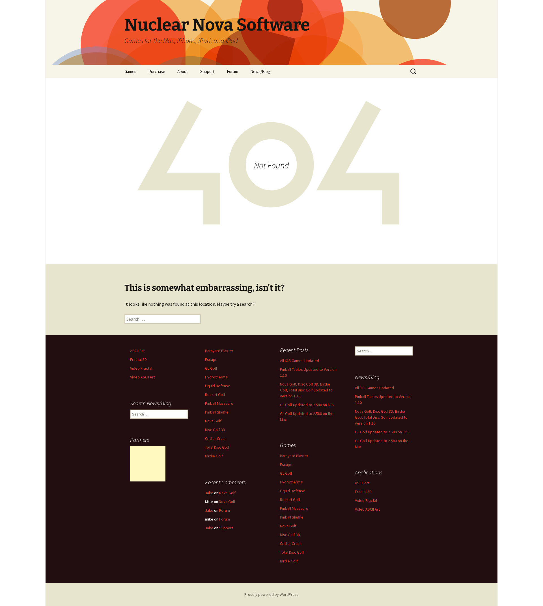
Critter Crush (216, 438)
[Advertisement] (147, 463)
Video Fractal (141, 368)
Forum (232, 71)
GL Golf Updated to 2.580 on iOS (307, 404)
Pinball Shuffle (217, 412)
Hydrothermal (216, 377)
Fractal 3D (138, 359)
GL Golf (211, 368)
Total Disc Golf (217, 447)
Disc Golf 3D (215, 429)
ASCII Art (137, 350)
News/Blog (260, 71)
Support (207, 71)
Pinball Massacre (219, 403)
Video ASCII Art (142, 377)
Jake (209, 492)
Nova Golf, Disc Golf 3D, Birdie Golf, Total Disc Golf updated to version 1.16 (306, 390)
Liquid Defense (217, 385)
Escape (211, 359)
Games (130, 71)
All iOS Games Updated (299, 360)
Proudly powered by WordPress (271, 594)
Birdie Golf (214, 456)
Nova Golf (213, 420)
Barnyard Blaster (219, 350)
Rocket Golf (215, 394)
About (182, 71)
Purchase (156, 71)
